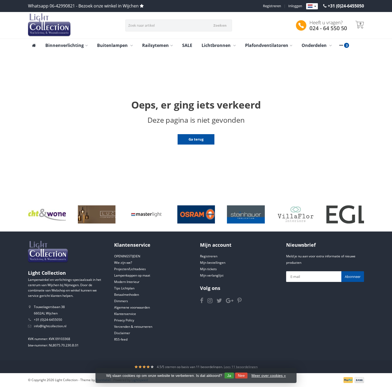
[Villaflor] (295, 214)
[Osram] (196, 214)
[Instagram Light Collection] (212, 301)
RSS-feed (120, 339)
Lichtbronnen (217, 45)
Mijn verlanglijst (211, 275)
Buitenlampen (113, 45)
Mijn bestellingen (212, 262)
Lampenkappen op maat (132, 275)
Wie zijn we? (123, 262)
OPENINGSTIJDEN (127, 256)
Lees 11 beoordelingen (241, 367)
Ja (229, 375)
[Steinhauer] (246, 214)
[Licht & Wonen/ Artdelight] (47, 214)
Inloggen (295, 5)
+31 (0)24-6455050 (346, 6)
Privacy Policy (124, 320)
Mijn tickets (208, 269)
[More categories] (341, 45)
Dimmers (121, 301)
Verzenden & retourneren (133, 326)
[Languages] (312, 6)
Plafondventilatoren (266, 45)
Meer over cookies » (268, 375)
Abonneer (353, 276)
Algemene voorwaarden (132, 307)
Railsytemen (155, 45)
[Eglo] (345, 214)
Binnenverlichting (64, 45)
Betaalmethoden (126, 294)
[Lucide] (96, 214)
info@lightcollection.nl (50, 326)
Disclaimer (122, 333)
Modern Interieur (126, 282)
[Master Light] (146, 214)
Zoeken (220, 25)
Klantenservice (125, 314)
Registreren (272, 5)
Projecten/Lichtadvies (130, 269)
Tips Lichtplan (124, 288)
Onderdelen (315, 45)
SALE (187, 45)
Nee (241, 375)
